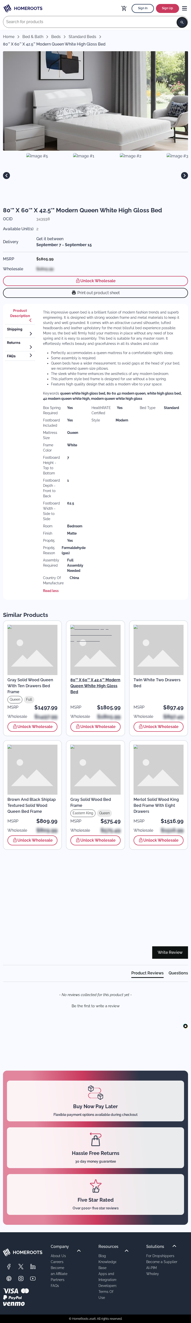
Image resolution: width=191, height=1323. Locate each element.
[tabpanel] (112, 452)
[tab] (20, 315)
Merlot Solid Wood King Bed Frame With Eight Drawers (156, 805)
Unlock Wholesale (98, 280)
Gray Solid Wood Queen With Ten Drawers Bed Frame (30, 686)
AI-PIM (151, 1268)
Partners (57, 1279)
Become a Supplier (161, 1262)
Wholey (152, 1274)
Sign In (142, 8)
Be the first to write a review (96, 1006)
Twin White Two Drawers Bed (157, 683)
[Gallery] (95, 175)
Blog (102, 1256)
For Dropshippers (160, 1256)
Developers (107, 1285)
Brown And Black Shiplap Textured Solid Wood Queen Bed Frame (31, 805)
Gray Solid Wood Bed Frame (90, 802)
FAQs (55, 1285)
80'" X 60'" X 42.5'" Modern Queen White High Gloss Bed (95, 686)
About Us (58, 1256)
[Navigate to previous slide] (6, 175)
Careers (57, 1262)
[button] (95, 1005)
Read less (51, 591)
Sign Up (167, 8)
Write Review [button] (170, 952)
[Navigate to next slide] (184, 175)
